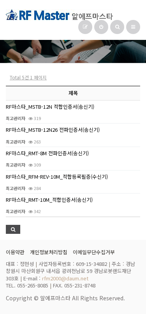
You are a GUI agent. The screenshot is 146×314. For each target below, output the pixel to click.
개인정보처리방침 (48, 252)
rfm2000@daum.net (65, 278)
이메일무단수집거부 (94, 252)
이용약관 (15, 252)
